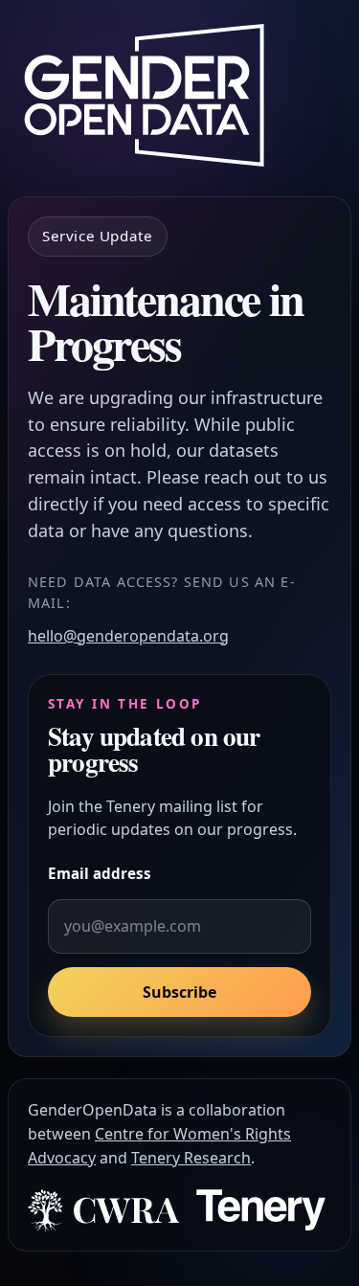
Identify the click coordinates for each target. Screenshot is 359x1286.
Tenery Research (191, 1157)
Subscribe (179, 992)
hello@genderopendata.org (128, 635)
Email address (99, 873)
